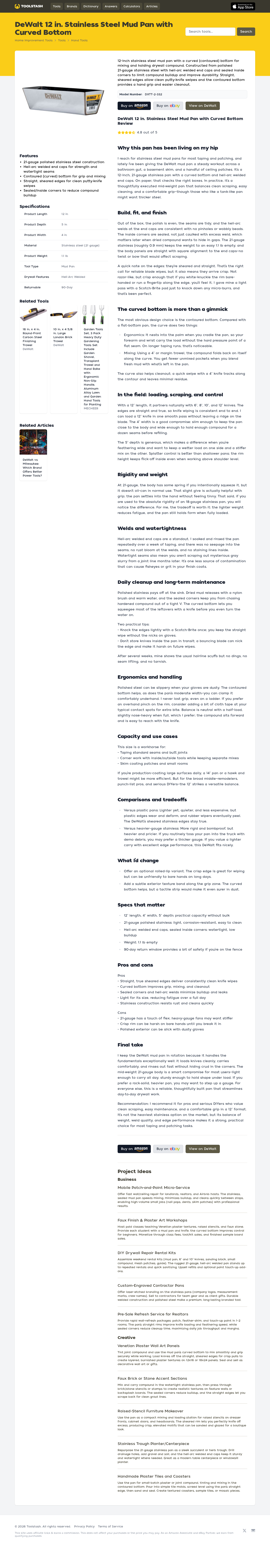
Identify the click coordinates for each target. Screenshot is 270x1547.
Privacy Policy (84, 1526)
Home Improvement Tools (34, 40)
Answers (111, 6)
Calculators (132, 6)
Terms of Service (110, 1526)
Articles (152, 6)
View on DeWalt (202, 106)
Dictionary (90, 6)
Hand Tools (79, 40)
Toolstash (34, 1526)
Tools (56, 6)
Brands (72, 6)
